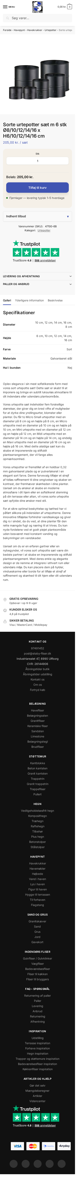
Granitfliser (38, 720)
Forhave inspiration (37, 1048)
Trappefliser (37, 789)
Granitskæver (37, 921)
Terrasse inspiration (37, 1043)
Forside (7, 30)
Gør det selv (37, 1085)
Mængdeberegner (37, 1090)
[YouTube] (62, 1164)
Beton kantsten (37, 768)
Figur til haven (37, 889)
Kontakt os (37, 679)
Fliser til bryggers (37, 979)
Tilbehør (37, 831)
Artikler (37, 1096)
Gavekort (37, 942)
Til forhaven (37, 899)
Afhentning (37, 1021)
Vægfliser (37, 963)
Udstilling (38, 1038)
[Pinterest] (38, 1164)
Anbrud (37, 1011)
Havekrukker (34, 30)
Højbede (37, 873)
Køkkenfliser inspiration (38, 1069)
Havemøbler (37, 868)
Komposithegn (37, 815)
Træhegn (37, 821)
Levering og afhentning (21, 276)
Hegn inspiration (37, 1053)
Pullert (37, 794)
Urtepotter (50, 30)
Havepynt (19, 30)
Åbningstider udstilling (37, 674)
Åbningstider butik (37, 669)
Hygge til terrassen (37, 894)
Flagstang (37, 905)
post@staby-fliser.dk (37, 653)
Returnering (37, 1016)
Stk (38, 153)
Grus (37, 931)
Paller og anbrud (16, 284)
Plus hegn (37, 836)
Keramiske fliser (37, 726)
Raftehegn (37, 826)
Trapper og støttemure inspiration (37, 1058)
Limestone (37, 736)
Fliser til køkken (37, 974)
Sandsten (37, 731)
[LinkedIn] (50, 1164)
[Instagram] (26, 1164)
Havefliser (37, 710)
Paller (37, 1000)
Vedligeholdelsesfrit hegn (37, 810)
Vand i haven (37, 879)
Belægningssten (37, 715)
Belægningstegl (37, 741)
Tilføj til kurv (37, 188)
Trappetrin (37, 778)
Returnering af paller (37, 995)
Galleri (7, 300)
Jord (37, 937)
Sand (37, 926)
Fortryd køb (37, 689)
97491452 (37, 648)
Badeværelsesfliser (37, 968)
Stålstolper (38, 847)
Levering (37, 1006)
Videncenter (37, 1101)
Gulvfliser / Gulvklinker (37, 958)
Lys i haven (37, 884)
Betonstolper (37, 841)
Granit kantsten (38, 773)
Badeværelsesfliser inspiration (37, 1064)
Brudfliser (37, 746)
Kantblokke (37, 763)
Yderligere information (29, 300)
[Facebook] (14, 1164)
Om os (37, 684)
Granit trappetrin (37, 784)
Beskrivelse (55, 300)
